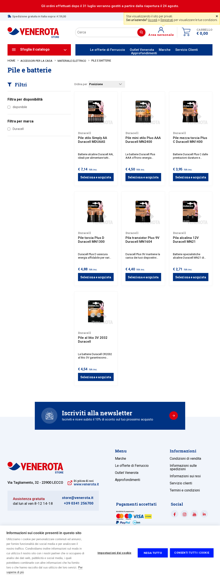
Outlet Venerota (142, 50)
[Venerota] (33, 30)
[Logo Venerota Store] (35, 472)
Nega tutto (153, 552)
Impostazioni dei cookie (114, 552)
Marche (165, 50)
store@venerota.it (77, 498)
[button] (162, 32)
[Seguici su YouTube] (194, 514)
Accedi (152, 20)
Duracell (18, 129)
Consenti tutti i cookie (191, 552)
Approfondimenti (144, 53)
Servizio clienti (181, 483)
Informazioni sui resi (185, 476)
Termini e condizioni (185, 490)
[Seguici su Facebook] (174, 514)
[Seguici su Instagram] (184, 514)
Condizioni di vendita (185, 458)
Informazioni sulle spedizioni (183, 467)
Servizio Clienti (186, 50)
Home (11, 60)
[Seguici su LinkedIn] (204, 514)
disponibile (20, 107)
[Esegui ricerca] (141, 32)
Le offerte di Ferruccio (107, 50)
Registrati (166, 20)
